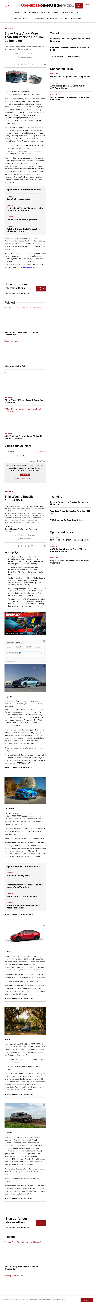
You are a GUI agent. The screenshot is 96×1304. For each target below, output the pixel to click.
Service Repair (52, 18)
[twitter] (25, 64)
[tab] (9, 451)
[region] (25, 456)
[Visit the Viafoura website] (41, 461)
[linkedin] (22, 64)
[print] (45, 64)
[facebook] (18, 64)
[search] (9, 5)
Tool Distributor (37, 18)
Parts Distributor (21, 18)
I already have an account (25, 478)
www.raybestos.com (28, 267)
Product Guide (76, 18)
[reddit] (28, 64)
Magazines (64, 18)
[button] (5, 5)
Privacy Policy (61, 1299)
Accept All (87, 1300)
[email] (32, 64)
